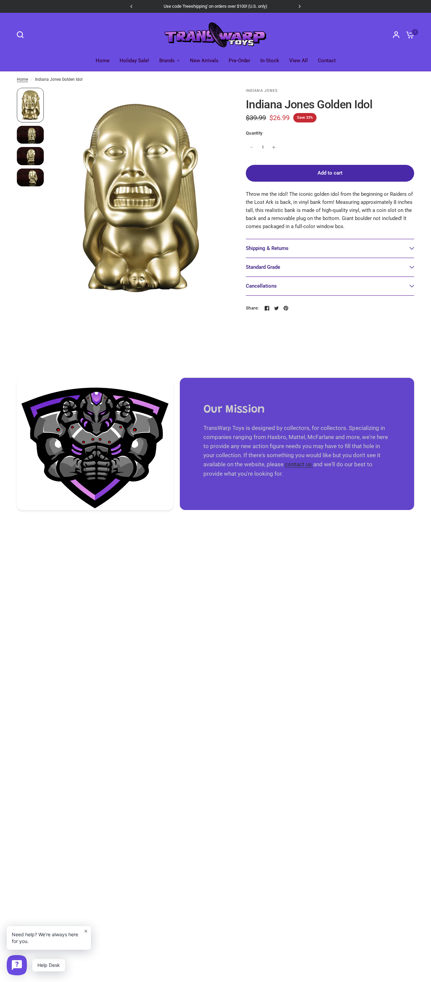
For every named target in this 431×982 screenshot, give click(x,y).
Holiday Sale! (134, 61)
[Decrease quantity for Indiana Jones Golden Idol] (251, 147)
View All (298, 61)
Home (102, 61)
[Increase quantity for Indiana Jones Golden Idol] (273, 147)
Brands (167, 61)
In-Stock (269, 61)
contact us (299, 464)
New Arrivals (204, 61)
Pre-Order (239, 61)
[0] (408, 34)
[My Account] (396, 34)
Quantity (254, 133)
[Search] (22, 34)
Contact (327, 61)
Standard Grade (263, 267)
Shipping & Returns (267, 248)
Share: (252, 308)
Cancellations (261, 286)
